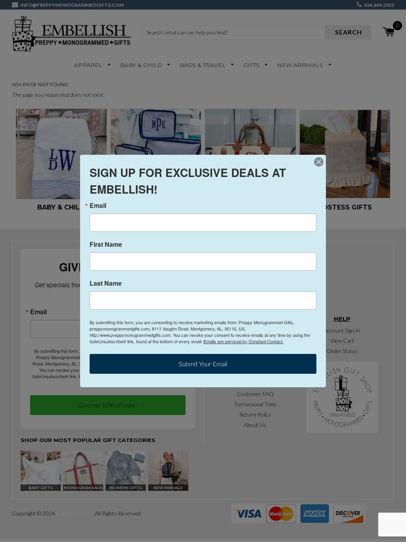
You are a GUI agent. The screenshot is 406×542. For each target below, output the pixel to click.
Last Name (106, 283)
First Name (106, 244)
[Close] (319, 162)
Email (98, 205)
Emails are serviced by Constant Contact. (243, 341)
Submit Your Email (203, 363)
